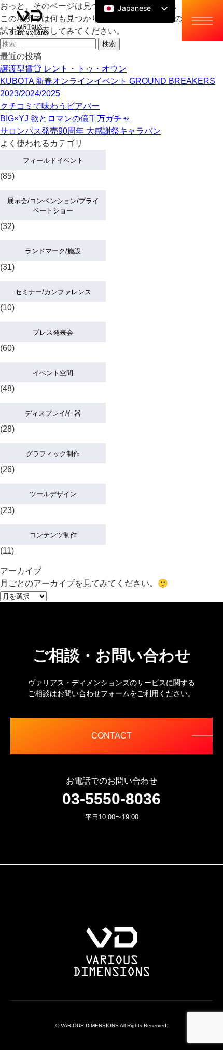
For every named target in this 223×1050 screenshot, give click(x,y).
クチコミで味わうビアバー (50, 106)
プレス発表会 (53, 332)
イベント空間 (53, 373)
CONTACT (111, 735)
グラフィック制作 (53, 454)
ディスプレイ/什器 (53, 413)
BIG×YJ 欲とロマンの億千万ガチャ (65, 118)
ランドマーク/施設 (53, 251)
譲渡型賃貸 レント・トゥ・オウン (63, 68)
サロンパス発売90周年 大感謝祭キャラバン (80, 130)
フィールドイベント (53, 160)
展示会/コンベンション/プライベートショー (53, 206)
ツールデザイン (53, 494)
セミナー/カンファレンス (53, 292)
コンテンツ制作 (53, 535)
